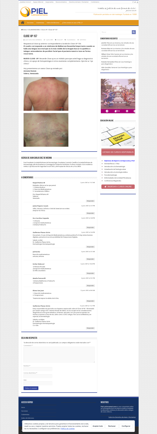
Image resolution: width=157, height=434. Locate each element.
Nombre (27, 366)
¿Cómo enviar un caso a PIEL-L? (72, 23)
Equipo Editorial (38, 2)
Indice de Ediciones (53, 23)
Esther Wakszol (38, 264)
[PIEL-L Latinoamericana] (34, 11)
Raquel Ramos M (39, 183)
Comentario (28, 345)
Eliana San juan (38, 290)
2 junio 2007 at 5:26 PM (88, 232)
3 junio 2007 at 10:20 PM (88, 264)
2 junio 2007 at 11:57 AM (87, 182)
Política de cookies (68, 429)
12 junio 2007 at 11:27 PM (87, 306)
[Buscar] (134, 32)
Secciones (30, 23)
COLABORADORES (34, 30)
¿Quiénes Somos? (25, 2)
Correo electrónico (30, 373)
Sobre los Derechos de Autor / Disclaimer (122, 417)
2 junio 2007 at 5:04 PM (88, 218)
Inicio (23, 22)
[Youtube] (137, 2)
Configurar (126, 426)
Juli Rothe (36, 252)
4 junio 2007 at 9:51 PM (88, 278)
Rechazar (112, 426)
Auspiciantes (49, 2)
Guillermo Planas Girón (41, 232)
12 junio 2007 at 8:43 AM (87, 290)
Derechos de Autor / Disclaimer (79, 2)
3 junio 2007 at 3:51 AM (88, 251)
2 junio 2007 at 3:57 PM (88, 206)
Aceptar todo (98, 426)
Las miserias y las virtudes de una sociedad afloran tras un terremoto (117, 56)
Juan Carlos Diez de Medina (33, 40)
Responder (90, 201)
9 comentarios (71, 40)
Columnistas (40, 23)
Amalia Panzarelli (39, 278)
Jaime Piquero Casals (40, 206)
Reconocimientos (61, 2)
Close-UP (44, 30)
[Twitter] (135, 2)
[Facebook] (133, 2)
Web (25, 380)
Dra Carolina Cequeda (41, 218)
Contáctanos (95, 2)
